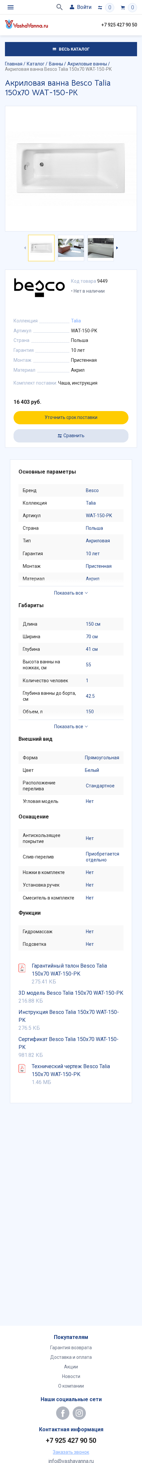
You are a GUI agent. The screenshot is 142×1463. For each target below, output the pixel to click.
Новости (71, 1376)
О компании (71, 1386)
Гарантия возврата (71, 1347)
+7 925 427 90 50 (119, 24)
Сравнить (74, 435)
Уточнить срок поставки (71, 417)
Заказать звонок (71, 1452)
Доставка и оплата (71, 1357)
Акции (71, 1366)
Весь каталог (73, 49)
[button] (116, 248)
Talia (76, 320)
